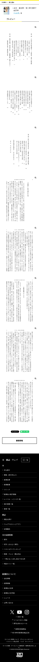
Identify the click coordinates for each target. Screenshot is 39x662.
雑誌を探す (8, 519)
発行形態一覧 (8, 504)
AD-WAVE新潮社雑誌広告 (20, 633)
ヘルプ (22, 641)
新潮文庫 (7, 480)
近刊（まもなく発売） (11, 544)
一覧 (26, 460)
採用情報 (7, 583)
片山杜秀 (16, 13)
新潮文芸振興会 (20, 629)
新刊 (5, 539)
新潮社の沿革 (8, 588)
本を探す (7, 470)
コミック (7, 489)
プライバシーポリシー (26, 639)
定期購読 (7, 529)
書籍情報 (19, 441)
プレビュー (10, 19)
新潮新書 (7, 485)
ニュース (7, 598)
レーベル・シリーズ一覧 (12, 499)
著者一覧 (7, 509)
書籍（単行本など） (11, 475)
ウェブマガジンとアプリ (12, 524)
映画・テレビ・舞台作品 (12, 554)
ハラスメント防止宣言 (12, 641)
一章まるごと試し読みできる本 (14, 559)
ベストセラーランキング (12, 549)
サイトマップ (29, 641)
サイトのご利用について (12, 639)
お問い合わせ (8, 603)
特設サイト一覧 (9, 564)
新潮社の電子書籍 (10, 494)
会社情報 (7, 578)
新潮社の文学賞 (9, 593)
